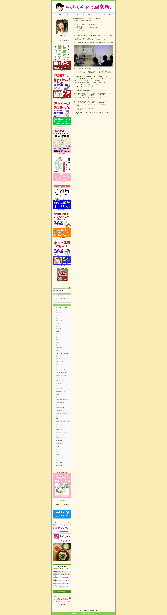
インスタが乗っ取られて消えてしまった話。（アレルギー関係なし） (63, 298)
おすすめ (75, 14)
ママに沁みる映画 (60, 451)
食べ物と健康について (61, 391)
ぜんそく (58, 366)
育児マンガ (59, 328)
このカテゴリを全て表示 (62, 587)
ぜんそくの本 (59, 320)
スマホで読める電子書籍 (62, 41)
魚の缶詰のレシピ (60, 380)
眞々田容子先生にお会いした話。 (61, 295)
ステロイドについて (60, 361)
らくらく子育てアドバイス (62, 457)
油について (59, 394)
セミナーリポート (60, 462)
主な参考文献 (59, 465)
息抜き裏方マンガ (60, 437)
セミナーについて (60, 440)
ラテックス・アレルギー (61, 369)
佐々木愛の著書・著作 (61, 307)
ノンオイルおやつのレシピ (62, 385)
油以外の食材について (61, 407)
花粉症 (58, 342)
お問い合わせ (107, 14)
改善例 (57, 331)
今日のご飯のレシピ (60, 383)
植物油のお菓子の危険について (62, 399)
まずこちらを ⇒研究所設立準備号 (63, 421)
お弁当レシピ (59, 388)
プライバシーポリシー (77, 610)
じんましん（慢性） (60, 334)
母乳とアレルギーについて (62, 402)
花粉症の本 (59, 323)
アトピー (58, 339)
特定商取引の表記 (93, 610)
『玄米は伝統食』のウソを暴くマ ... (63, 427)
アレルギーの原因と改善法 (62, 353)
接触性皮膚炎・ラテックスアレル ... (63, 325)
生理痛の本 (59, 312)
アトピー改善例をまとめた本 (62, 309)
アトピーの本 (59, 317)
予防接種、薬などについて (62, 459)
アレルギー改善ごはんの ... (62, 372)
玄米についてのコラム (61, 429)
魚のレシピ (59, 377)
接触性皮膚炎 (59, 347)
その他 (58, 350)
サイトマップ (69, 610)
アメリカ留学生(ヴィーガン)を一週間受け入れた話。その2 (63, 300)
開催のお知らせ (60, 443)
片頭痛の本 (59, 315)
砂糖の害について (60, 410)
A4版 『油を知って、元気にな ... (63, 435)
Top (164, 612)
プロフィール (91, 14)
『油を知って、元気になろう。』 (63, 432)
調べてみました (60, 454)
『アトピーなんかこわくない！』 (63, 424)
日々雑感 (58, 449)
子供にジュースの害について (62, 413)
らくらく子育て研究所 (82, 613)
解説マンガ (58, 419)
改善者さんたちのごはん (61, 375)
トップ (59, 14)
